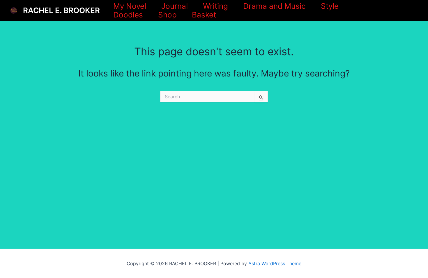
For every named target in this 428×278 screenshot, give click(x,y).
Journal (174, 6)
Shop (167, 14)
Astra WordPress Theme (274, 263)
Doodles (128, 14)
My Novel (129, 6)
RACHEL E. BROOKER (61, 10)
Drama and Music (274, 6)
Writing (215, 6)
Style (330, 6)
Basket (204, 14)
